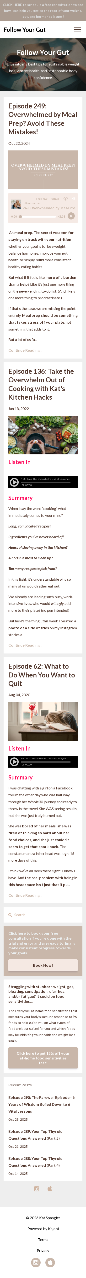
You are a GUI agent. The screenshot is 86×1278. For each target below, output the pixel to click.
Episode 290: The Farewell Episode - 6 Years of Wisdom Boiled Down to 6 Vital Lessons (41, 1104)
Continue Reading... (25, 350)
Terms (43, 1239)
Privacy (43, 1250)
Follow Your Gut (25, 29)
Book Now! (43, 965)
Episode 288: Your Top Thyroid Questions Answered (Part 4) (35, 1161)
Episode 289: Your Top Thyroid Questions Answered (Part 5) (35, 1134)
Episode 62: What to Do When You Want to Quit (41, 674)
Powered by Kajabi (43, 1228)
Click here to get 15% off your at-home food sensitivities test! (43, 1058)
